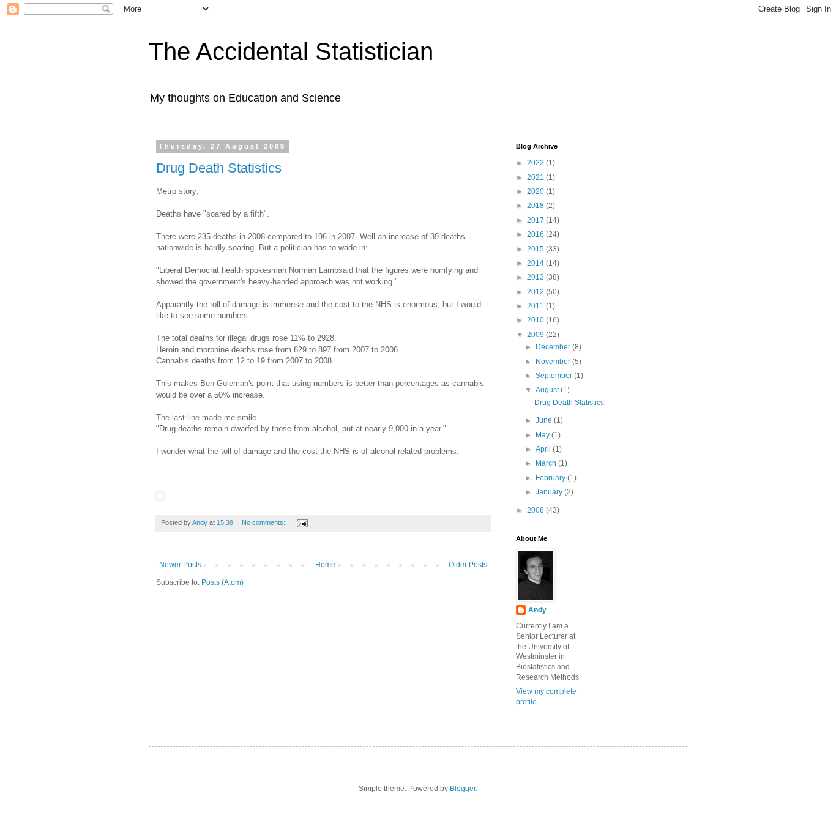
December (554, 347)
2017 (536, 220)
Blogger (463, 788)
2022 (536, 162)
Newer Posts (180, 564)
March (547, 463)
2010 (536, 320)
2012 (536, 292)
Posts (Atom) (222, 582)
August (548, 389)
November (554, 361)
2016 (536, 234)
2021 (536, 177)
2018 (536, 205)
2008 (536, 510)
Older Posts (468, 564)
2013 (536, 277)
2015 (536, 249)
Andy (537, 610)
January (550, 492)
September (555, 375)
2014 (536, 263)
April (544, 449)
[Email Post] (302, 522)
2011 (536, 306)
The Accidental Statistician (291, 51)
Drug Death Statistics (219, 168)
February (551, 478)
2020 (536, 191)
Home (325, 564)
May (543, 435)
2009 (536, 334)
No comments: (264, 522)
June (545, 420)
